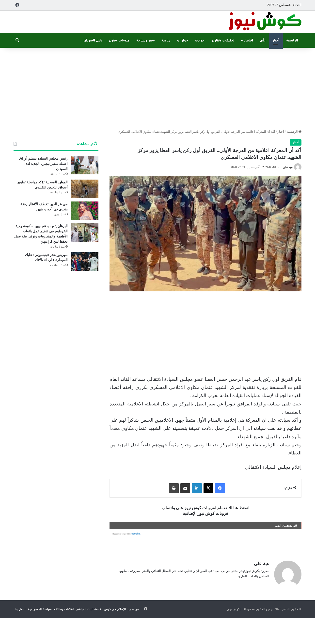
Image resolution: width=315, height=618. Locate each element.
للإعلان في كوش (115, 609)
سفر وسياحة (145, 40)
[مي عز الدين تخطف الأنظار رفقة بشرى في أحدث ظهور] (84, 210)
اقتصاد (248, 40)
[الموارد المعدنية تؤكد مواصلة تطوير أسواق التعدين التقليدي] (84, 189)
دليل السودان (92, 40)
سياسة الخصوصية (40, 609)
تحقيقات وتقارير (222, 40)
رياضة (166, 40)
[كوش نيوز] (264, 22)
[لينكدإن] (197, 488)
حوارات (182, 40)
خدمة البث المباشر (88, 609)
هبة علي (288, 167)
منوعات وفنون (119, 40)
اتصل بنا (20, 609)
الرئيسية (292, 40)
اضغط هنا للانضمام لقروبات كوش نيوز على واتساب (206, 507)
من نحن (133, 609)
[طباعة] (174, 488)
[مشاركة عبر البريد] (185, 488)
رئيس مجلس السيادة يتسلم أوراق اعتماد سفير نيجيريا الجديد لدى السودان (43, 164)
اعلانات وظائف (64, 609)
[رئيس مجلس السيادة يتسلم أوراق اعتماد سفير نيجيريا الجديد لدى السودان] (84, 165)
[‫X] (208, 488)
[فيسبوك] (220, 488)
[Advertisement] (157, 87)
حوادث (200, 40)
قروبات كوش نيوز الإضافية (205, 513)
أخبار (275, 40)
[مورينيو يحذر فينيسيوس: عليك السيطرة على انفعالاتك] (84, 261)
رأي (263, 40)
